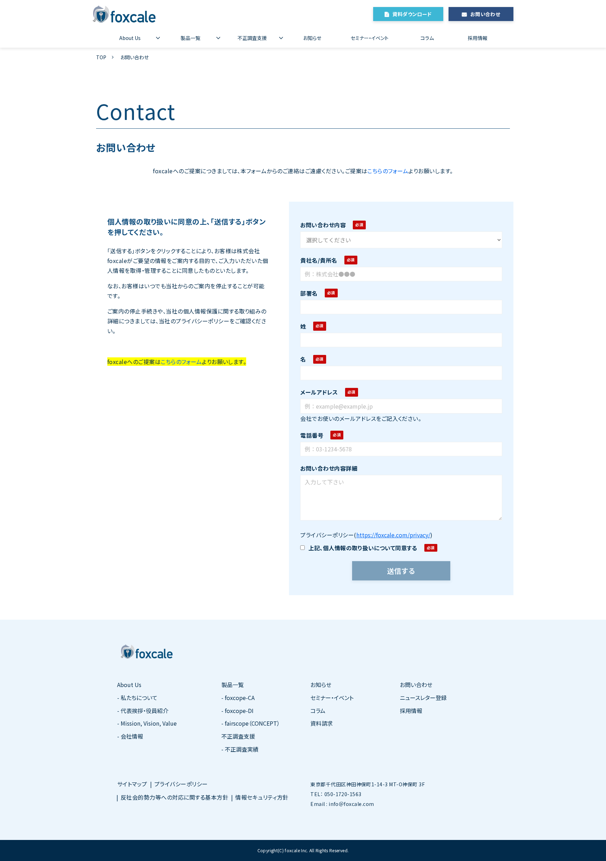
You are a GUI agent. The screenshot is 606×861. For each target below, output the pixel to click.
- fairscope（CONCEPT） (250, 723)
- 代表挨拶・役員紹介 (142, 710)
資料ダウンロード (411, 14)
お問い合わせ (485, 14)
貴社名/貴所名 (318, 260)
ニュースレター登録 (423, 697)
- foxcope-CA (238, 697)
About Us (130, 37)
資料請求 (321, 723)
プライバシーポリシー (181, 784)
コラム (427, 37)
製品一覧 (190, 37)
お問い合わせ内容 (323, 225)
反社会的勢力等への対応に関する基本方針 (174, 797)
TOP (101, 57)
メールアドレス (319, 392)
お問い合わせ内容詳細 (328, 468)
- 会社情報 (130, 736)
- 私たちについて (137, 697)
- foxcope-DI (237, 710)
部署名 (308, 293)
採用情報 (477, 37)
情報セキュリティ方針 (262, 797)
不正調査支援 (252, 37)
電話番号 (311, 435)
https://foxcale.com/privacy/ (393, 535)
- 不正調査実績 (239, 749)
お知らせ (312, 37)
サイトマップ (132, 784)
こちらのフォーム (387, 171)
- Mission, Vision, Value (147, 723)
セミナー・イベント (370, 37)
